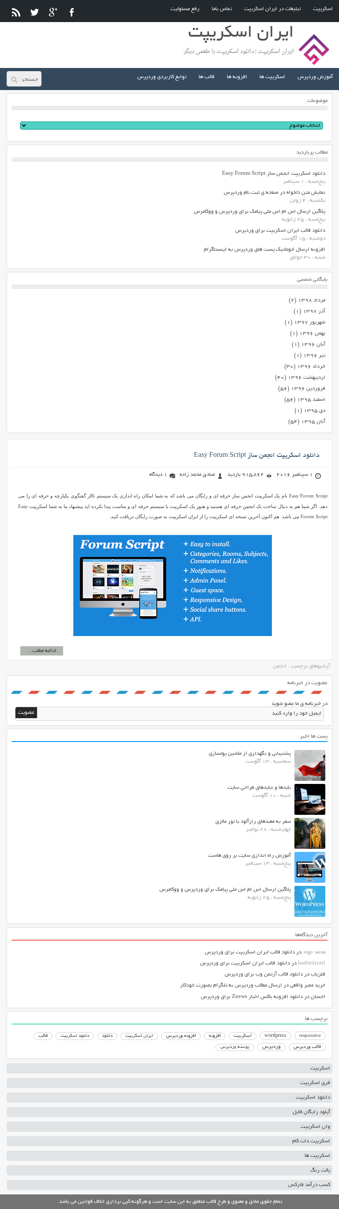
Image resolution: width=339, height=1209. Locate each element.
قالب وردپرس (307, 1047)
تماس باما (222, 9)
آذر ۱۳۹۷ (314, 311)
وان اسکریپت (315, 1127)
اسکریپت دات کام (311, 1141)
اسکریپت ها (272, 77)
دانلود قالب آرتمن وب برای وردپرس (264, 974)
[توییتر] (34, 12)
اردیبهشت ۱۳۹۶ (306, 377)
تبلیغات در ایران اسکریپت (272, 9)
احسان (318, 997)
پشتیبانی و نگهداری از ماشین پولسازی (250, 754)
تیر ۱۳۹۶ (314, 355)
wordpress (275, 1036)
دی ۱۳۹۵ (314, 411)
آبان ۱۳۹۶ (313, 344)
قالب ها (207, 77)
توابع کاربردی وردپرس (161, 77)
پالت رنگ (320, 1170)
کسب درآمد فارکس (309, 1185)
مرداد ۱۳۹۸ (311, 300)
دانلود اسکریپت (74, 1036)
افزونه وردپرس (181, 1036)
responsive (310, 1036)
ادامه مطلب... (41, 651)
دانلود (107, 1036)
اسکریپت (323, 9)
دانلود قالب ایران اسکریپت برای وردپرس (280, 231)
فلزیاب (318, 974)
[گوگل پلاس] (53, 12)
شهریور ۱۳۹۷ (309, 322)
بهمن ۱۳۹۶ (312, 333)
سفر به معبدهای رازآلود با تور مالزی (253, 822)
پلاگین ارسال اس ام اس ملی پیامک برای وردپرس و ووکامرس (259, 212)
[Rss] (16, 12)
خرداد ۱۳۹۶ (311, 366)
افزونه (215, 1036)
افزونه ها (237, 77)
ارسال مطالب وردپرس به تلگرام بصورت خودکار (231, 985)
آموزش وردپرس (315, 77)
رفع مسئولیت (185, 9)
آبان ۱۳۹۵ (313, 422)
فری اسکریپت (315, 1083)
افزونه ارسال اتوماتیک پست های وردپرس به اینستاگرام (264, 249)
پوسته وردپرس (234, 1047)
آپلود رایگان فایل (311, 1112)
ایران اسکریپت (139, 1036)
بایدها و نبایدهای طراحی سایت (259, 788)
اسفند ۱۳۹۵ (311, 400)
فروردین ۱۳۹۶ (308, 389)
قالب (43, 1036)
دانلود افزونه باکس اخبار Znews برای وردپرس (252, 997)
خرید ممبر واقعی (307, 985)
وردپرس (271, 1047)
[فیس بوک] (71, 12)
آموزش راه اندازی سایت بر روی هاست (249, 856)
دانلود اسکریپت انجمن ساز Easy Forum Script (273, 174)
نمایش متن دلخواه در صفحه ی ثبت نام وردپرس (274, 193)
